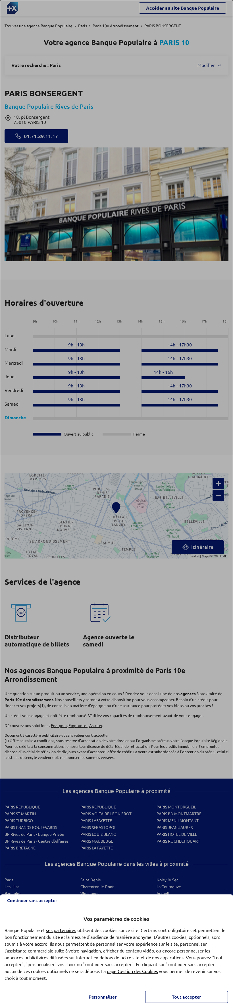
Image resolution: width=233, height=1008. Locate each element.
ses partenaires (61, 930)
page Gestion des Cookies (132, 971)
